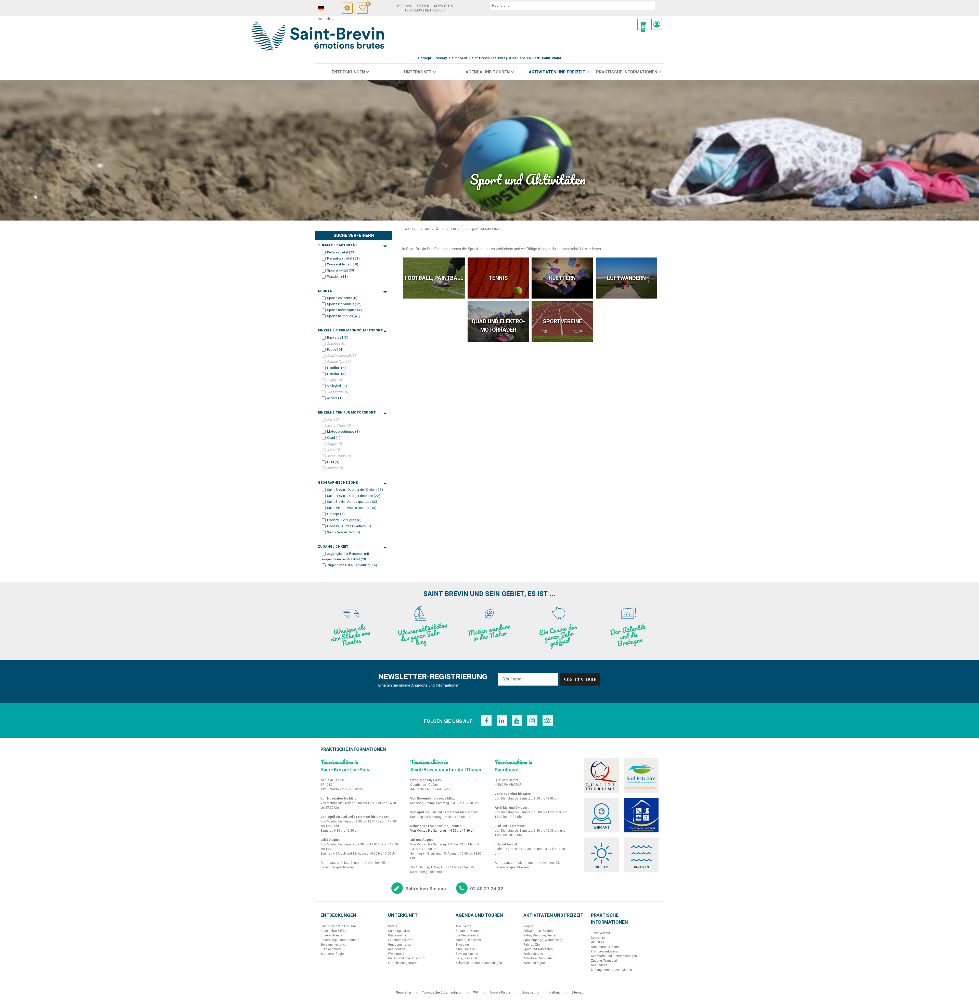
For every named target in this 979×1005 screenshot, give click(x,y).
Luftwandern (626, 278)
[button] (643, 24)
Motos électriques (343, 431)
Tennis (498, 278)
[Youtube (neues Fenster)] (517, 720)
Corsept (336, 514)
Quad (333, 437)
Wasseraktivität (342, 264)
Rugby (334, 379)
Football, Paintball (434, 278)
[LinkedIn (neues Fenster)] (502, 720)
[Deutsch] (328, 8)
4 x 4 (333, 450)
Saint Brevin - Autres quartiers (353, 501)
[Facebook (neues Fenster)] (486, 720)
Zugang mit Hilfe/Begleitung (352, 565)
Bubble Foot (339, 361)
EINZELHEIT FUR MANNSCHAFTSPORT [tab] (350, 330)
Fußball (335, 349)
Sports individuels (344, 303)
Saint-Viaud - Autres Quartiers (352, 507)
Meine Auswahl (367, 4)
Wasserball (338, 392)
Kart (333, 419)
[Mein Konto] (657, 24)
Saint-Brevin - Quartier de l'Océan (355, 489)
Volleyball (337, 386)
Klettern (562, 278)
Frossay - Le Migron (344, 520)
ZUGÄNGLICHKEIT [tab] (333, 546)
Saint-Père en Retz (343, 532)
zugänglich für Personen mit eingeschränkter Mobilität (345, 556)
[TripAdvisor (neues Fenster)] (548, 720)
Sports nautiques (343, 316)
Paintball (336, 374)
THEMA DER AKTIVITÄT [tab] (337, 245)
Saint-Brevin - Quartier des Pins (353, 495)
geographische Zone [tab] (338, 482)
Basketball (337, 337)
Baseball (336, 343)
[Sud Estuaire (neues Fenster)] (641, 775)
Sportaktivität (341, 270)
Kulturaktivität (341, 252)
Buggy (334, 443)
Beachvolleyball (341, 355)
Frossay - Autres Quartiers (349, 526)
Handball (336, 367)
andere (335, 398)
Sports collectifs (342, 298)
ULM (333, 462)
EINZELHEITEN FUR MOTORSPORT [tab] (347, 412)
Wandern (337, 276)
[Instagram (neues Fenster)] (532, 720)
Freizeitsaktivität (343, 258)
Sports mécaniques (344, 310)
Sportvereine (562, 321)
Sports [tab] (325, 290)
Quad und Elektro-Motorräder (498, 325)
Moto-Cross (339, 425)
